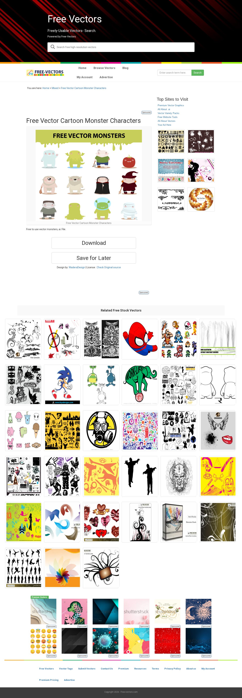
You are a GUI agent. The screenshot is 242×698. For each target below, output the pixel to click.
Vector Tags (66, 668)
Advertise (69, 680)
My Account (208, 668)
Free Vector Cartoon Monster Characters (83, 88)
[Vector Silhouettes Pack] (62, 430)
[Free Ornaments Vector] (139, 522)
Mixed (55, 88)
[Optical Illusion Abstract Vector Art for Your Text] (201, 199)
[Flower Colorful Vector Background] (62, 567)
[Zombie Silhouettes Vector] (139, 476)
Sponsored (146, 112)
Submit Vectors (86, 668)
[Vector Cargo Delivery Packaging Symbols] (171, 141)
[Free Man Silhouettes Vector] (23, 567)
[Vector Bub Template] (217, 385)
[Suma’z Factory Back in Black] (23, 476)
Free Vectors (46, 668)
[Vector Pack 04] (178, 385)
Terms (155, 668)
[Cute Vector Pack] (23, 430)
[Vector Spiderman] (139, 339)
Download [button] (94, 243)
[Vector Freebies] (139, 430)
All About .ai (164, 109)
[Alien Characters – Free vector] (101, 385)
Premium (123, 668)
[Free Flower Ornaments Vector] (217, 522)
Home (46, 88)
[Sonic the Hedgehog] (62, 385)
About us (191, 668)
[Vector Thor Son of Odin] (178, 476)
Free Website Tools (168, 117)
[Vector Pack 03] (178, 430)
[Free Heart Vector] (101, 522)
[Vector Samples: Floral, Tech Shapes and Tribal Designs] (23, 339)
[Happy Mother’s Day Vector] (201, 170)
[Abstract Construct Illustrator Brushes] (217, 339)
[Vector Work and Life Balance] (139, 385)
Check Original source (109, 267)
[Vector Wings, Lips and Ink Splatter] (217, 430)
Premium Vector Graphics (171, 105)
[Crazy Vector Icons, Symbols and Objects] (101, 476)
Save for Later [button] (94, 258)
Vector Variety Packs (168, 113)
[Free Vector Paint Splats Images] (201, 141)
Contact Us (107, 668)
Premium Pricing (48, 680)
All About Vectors (166, 121)
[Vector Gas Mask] (101, 430)
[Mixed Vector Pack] (62, 476)
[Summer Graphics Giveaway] (23, 522)
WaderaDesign (77, 267)
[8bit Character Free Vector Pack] (178, 339)
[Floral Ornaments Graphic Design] (171, 199)
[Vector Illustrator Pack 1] (62, 339)
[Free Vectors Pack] (217, 476)
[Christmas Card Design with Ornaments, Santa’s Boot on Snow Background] (171, 170)
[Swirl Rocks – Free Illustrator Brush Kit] (178, 522)
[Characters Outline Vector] (23, 385)
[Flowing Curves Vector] (62, 522)
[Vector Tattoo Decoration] (101, 339)
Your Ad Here (164, 125)
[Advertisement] (90, 102)
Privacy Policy (172, 668)
